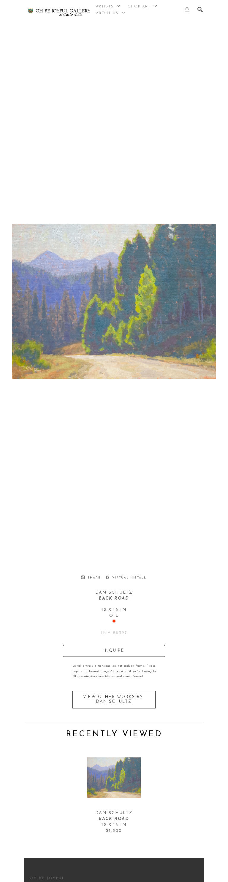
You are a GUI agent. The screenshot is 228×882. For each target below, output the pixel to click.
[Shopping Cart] (187, 9)
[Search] (200, 9)
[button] (108, 6)
